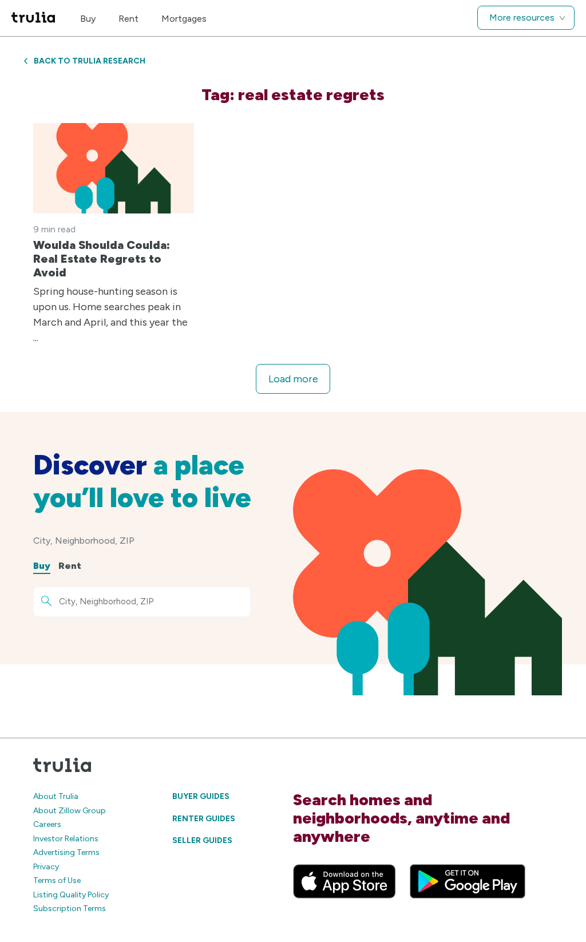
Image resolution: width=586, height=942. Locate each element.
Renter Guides (203, 819)
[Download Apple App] (344, 881)
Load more (293, 379)
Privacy (46, 867)
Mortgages (184, 18)
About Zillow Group (69, 811)
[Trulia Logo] (33, 18)
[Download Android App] (467, 881)
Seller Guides (202, 840)
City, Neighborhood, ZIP (83, 540)
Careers (47, 824)
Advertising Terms (66, 852)
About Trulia (55, 796)
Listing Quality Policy (71, 895)
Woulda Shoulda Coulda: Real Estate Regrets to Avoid (101, 258)
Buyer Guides (200, 796)
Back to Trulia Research (89, 61)
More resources (522, 17)
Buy (88, 18)
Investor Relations (65, 839)
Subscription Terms (69, 908)
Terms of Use (57, 880)
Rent (128, 18)
